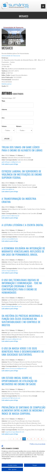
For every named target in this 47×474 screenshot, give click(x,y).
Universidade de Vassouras (11, 56)
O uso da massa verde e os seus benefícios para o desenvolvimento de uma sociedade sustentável (23, 351)
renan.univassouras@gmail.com (16, 368)
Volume (4, 126)
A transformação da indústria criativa (19, 200)
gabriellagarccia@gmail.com (11, 162)
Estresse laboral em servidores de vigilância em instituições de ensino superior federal (22, 174)
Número (18, 126)
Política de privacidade (37, 444)
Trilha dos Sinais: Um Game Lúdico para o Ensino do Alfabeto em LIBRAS (22, 148)
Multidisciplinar (7, 84)
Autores (4, 109)
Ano (3, 118)
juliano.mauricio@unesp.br (10, 216)
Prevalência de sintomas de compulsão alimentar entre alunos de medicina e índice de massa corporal (23, 410)
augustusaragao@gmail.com (14, 432)
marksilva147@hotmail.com (11, 398)
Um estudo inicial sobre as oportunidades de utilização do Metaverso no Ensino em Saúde (19, 381)
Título (3, 101)
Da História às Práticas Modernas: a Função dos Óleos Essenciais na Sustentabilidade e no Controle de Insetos (22, 320)
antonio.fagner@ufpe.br (10, 271)
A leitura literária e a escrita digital (22, 225)
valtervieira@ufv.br (8, 189)
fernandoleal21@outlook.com (12, 306)
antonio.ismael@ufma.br (10, 239)
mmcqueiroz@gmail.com (13, 339)
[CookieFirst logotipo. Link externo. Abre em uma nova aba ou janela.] (2, 446)
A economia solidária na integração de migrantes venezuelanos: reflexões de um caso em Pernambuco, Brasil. (23, 251)
